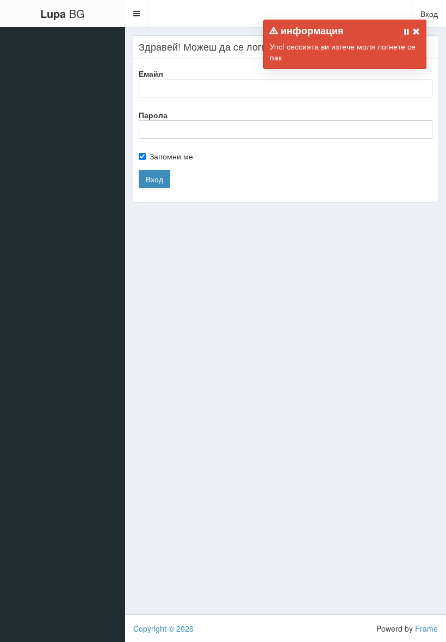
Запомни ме (171, 156)
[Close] (416, 31)
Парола (153, 114)
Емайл (151, 73)
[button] (136, 13)
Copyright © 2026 (163, 628)
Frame (426, 628)
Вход (429, 13)
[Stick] (407, 31)
